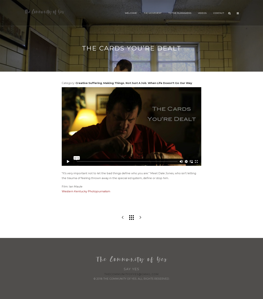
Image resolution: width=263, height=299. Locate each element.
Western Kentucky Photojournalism (86, 191)
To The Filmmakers (179, 13)
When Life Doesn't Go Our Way (170, 83)
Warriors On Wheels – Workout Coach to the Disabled (140, 217)
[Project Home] (131, 217)
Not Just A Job (136, 83)
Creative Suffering (89, 83)
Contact (218, 13)
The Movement (153, 13)
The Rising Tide (122, 217)
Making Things (113, 83)
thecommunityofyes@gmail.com (131, 274)
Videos (202, 13)
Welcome (131, 13)
